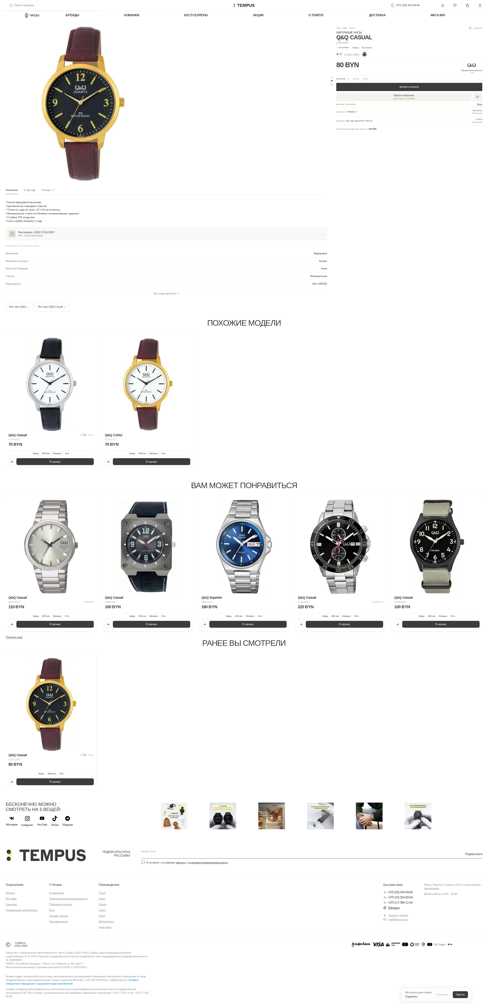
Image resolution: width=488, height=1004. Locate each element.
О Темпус (316, 15)
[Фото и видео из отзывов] (364, 54)
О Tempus (55, 884)
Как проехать (431, 888)
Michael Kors (106, 921)
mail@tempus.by (398, 919)
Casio (102, 898)
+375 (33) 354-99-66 (400, 897)
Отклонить (443, 994)
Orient (102, 910)
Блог (52, 910)
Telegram (394, 907)
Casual (352, 28)
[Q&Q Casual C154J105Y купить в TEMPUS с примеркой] (244, 5)
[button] (362, 47)
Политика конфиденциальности (68, 898)
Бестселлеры (196, 15)
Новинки (131, 15)
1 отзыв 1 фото (351, 54)
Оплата (10, 892)
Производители (58, 921)
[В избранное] (90, 339)
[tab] (12, 191)
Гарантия (11, 904)
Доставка (377, 15)
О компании (56, 892)
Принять (460, 994)
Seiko (102, 915)
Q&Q (345, 28)
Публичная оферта (60, 904)
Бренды (72, 15)
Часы (34, 15)
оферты (180, 862)
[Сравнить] (11, 461)
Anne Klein (105, 927)
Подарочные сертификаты (22, 910)
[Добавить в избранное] (477, 97)
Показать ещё (14, 637)
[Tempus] (46, 855)
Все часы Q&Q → (19, 306)
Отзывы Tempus (58, 915)
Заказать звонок (398, 915)
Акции (258, 15)
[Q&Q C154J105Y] (51, 704)
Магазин (438, 15)
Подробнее (411, 996)
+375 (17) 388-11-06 (400, 902)
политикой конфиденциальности (208, 862)
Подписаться (473, 854)
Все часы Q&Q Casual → (52, 306)
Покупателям (14, 884)
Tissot (102, 892)
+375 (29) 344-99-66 (400, 892)
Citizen (103, 904)
